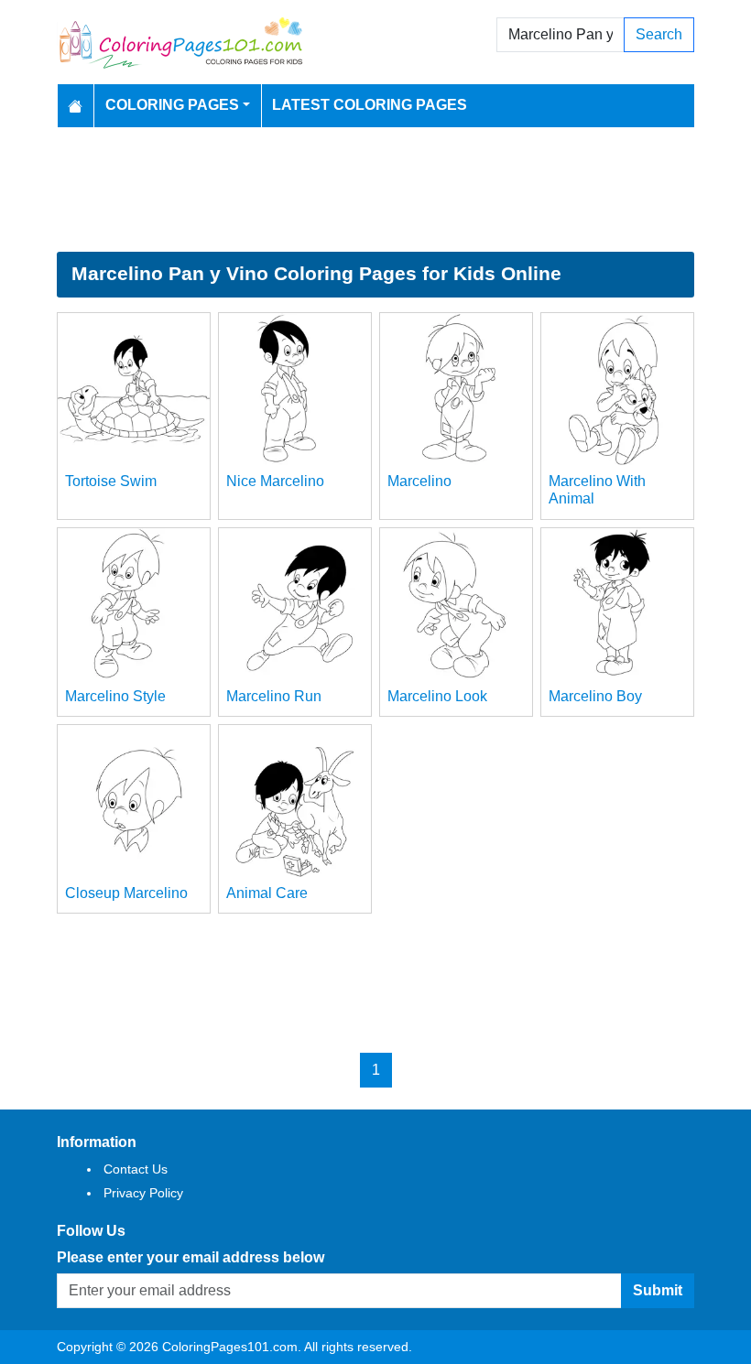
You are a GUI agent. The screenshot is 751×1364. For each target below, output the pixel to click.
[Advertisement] (375, 189)
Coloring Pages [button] (172, 105)
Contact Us (135, 1169)
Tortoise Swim (111, 481)
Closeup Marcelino (126, 893)
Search (659, 34)
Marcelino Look (437, 696)
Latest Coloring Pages (369, 105)
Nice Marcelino (275, 481)
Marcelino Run (273, 696)
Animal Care (267, 893)
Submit (657, 1290)
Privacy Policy (143, 1192)
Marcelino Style (115, 696)
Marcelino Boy (595, 696)
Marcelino (419, 481)
